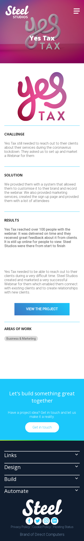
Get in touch (42, 427)
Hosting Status (63, 527)
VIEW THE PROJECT (42, 309)
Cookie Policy (41, 527)
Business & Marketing (21, 338)
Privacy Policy (20, 527)
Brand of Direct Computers (42, 534)
